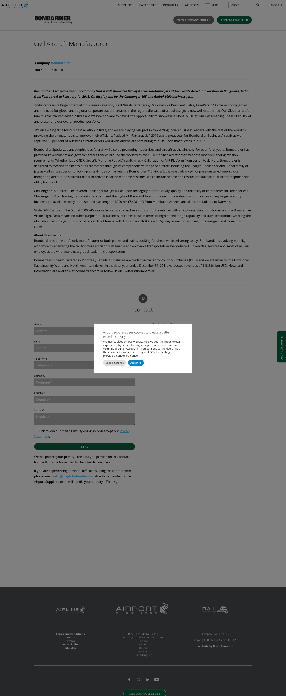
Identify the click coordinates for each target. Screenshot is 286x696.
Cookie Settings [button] (114, 362)
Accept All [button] (135, 362)
